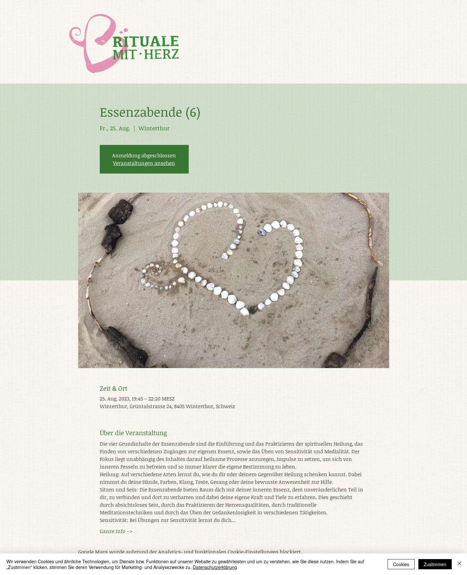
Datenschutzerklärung (215, 567)
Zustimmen (435, 564)
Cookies (401, 564)
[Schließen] (459, 564)
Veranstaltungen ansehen (144, 163)
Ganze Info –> (116, 531)
